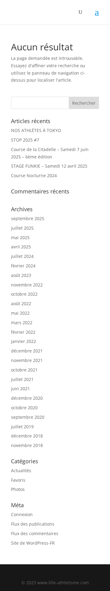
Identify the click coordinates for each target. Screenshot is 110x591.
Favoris (18, 480)
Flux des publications (32, 524)
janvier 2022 (23, 341)
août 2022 (21, 303)
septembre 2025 (27, 218)
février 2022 (23, 332)
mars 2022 (21, 322)
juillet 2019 (22, 427)
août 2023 (21, 275)
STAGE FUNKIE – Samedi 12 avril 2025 (49, 166)
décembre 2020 (27, 398)
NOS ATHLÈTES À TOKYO (36, 130)
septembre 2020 (27, 417)
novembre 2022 (27, 285)
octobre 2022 (24, 294)
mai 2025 (20, 237)
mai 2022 (20, 313)
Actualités (21, 470)
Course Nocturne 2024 (34, 175)
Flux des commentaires (34, 533)
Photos (18, 489)
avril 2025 (21, 247)
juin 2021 (20, 388)
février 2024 (23, 266)
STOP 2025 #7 (25, 140)
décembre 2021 (27, 351)
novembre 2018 (27, 445)
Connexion (22, 514)
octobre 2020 (24, 407)
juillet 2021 (22, 379)
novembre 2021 (27, 360)
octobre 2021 (24, 370)
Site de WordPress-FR (33, 543)
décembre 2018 (27, 436)
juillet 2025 (22, 228)
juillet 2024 (22, 256)
